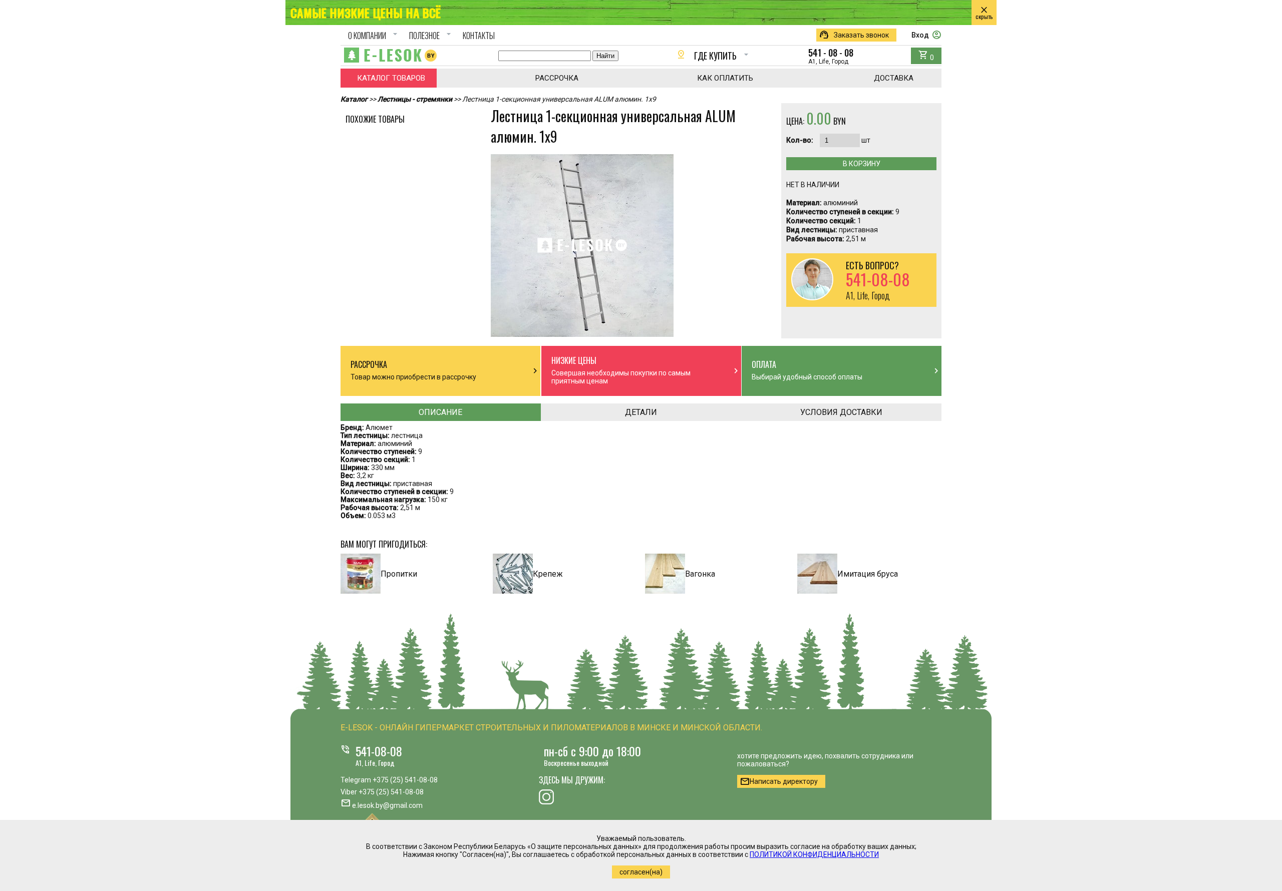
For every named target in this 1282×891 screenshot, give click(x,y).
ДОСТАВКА (893, 78)
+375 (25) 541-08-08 (405, 780)
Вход (926, 35)
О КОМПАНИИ (374, 36)
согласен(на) (641, 872)
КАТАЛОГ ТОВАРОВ (391, 78)
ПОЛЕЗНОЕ (431, 36)
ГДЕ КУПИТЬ (713, 55)
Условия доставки (841, 412)
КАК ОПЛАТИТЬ (725, 78)
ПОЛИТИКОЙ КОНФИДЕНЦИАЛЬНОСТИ (814, 854)
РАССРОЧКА (556, 78)
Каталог (354, 99)
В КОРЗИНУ (861, 164)
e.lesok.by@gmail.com (387, 805)
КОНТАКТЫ (479, 36)
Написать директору (779, 781)
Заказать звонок (854, 35)
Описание (440, 412)
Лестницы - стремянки (415, 99)
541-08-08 (379, 751)
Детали (641, 412)
